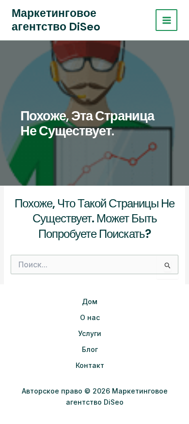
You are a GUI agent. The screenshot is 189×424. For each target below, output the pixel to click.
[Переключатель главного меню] (166, 20)
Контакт (90, 365)
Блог (90, 349)
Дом (89, 301)
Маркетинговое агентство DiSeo (56, 20)
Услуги (89, 333)
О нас (90, 317)
